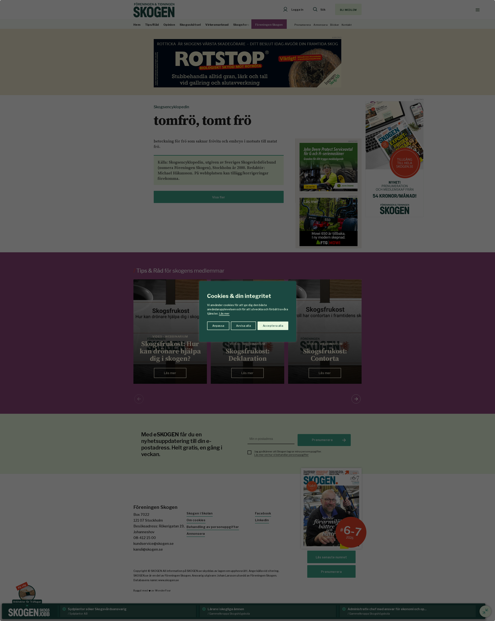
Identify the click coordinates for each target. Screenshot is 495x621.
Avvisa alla (243, 325)
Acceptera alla (273, 325)
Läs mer (224, 313)
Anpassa (218, 325)
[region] (247, 310)
